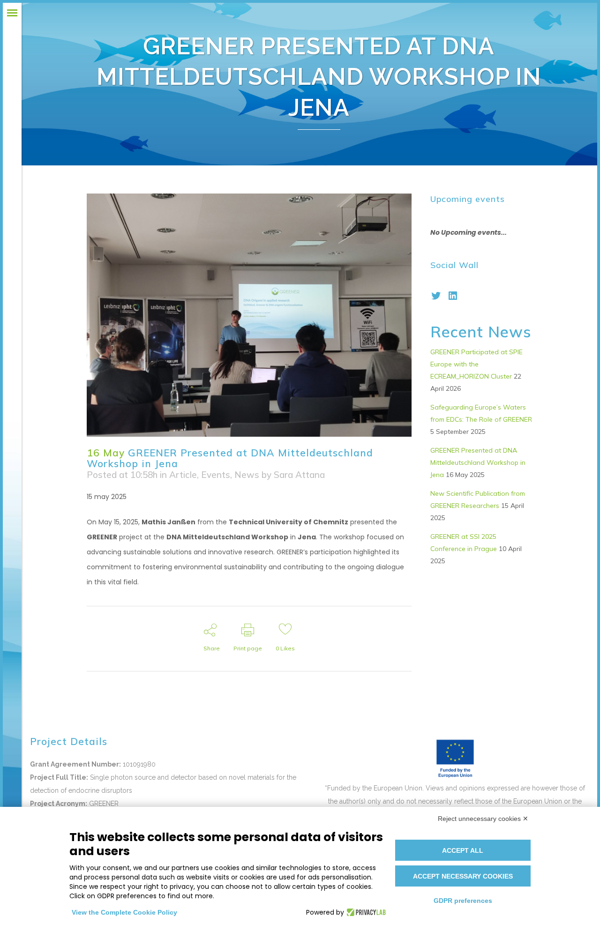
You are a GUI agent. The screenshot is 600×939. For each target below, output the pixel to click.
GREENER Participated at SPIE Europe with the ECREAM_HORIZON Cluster (476, 364)
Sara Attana (299, 474)
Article (183, 474)
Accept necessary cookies (463, 876)
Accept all (462, 850)
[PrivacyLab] (365, 912)
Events (215, 474)
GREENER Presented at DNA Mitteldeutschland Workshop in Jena (477, 462)
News (246, 474)
